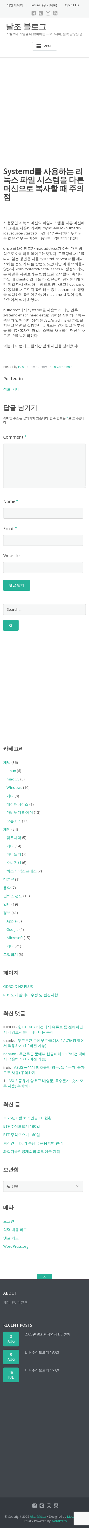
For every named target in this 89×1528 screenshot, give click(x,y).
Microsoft (14, 937)
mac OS (12, 779)
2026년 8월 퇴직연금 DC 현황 (27, 1117)
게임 (7, 829)
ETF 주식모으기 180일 (21, 1126)
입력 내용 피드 (15, 1229)
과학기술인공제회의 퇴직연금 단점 (31, 1151)
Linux (11, 770)
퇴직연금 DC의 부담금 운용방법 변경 (33, 1143)
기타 (16, 389)
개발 (7, 762)
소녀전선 (13, 862)
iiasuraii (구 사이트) (44, 5)
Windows (14, 787)
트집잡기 (10, 954)
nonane (9, 1053)
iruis (21, 367)
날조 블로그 (38, 1516)
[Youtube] (55, 13)
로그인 (8, 1221)
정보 (7, 389)
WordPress (59, 1521)
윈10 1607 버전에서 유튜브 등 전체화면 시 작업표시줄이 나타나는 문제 (43, 1029)
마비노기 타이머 (19, 812)
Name (9, 501)
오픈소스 (13, 820)
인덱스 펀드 (12, 895)
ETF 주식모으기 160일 (21, 1134)
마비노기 (13, 854)
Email (8, 528)
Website (11, 555)
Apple (11, 921)
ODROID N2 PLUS (18, 986)
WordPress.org (16, 1246)
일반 (7, 904)
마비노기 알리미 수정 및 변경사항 (30, 994)
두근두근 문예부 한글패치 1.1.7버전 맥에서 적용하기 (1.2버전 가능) (43, 1043)
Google (12, 929)
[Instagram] (48, 13)
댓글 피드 (11, 1237)
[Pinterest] (41, 13)
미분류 (8, 879)
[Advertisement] (44, 103)
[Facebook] (34, 13)
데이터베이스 (17, 804)
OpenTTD (72, 5)
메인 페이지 (15, 5)
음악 (7, 887)
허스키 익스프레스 (21, 870)
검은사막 (13, 837)
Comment (13, 437)
